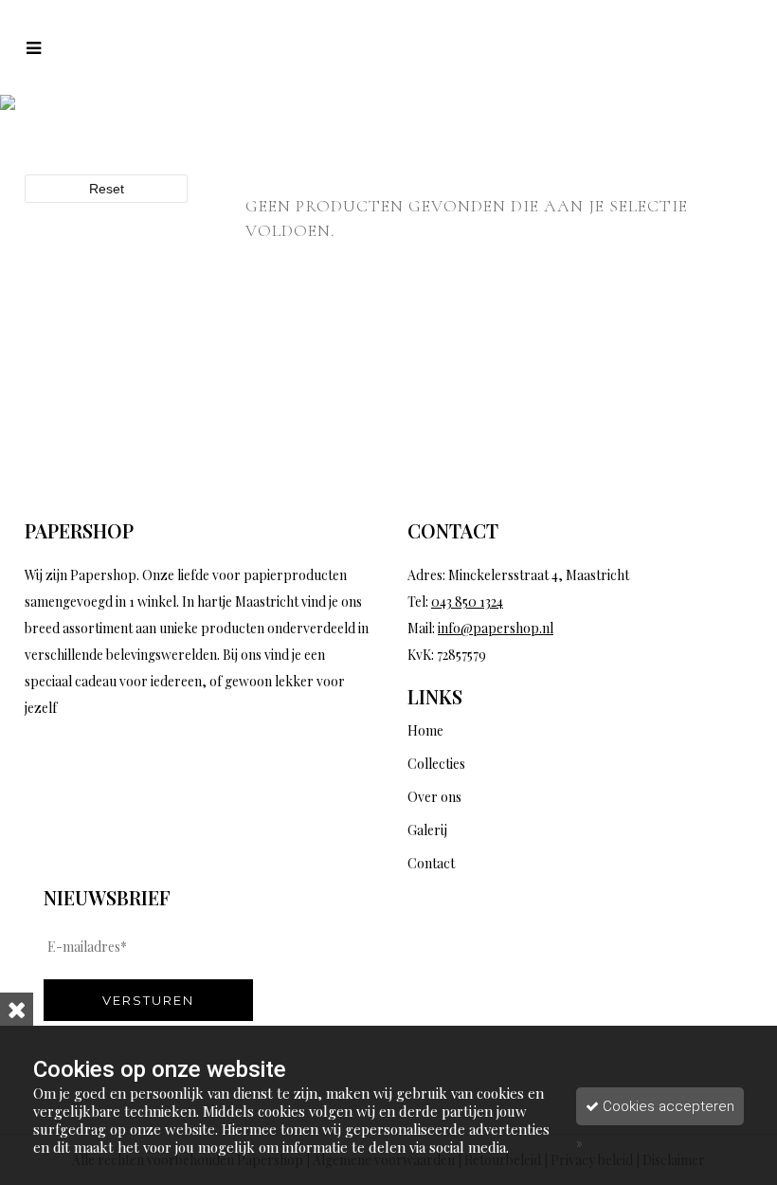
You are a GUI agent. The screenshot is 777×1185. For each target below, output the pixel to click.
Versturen (148, 1000)
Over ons (434, 797)
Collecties (436, 764)
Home (425, 730)
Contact (431, 863)
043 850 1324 (467, 601)
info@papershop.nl (495, 628)
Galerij (427, 830)
